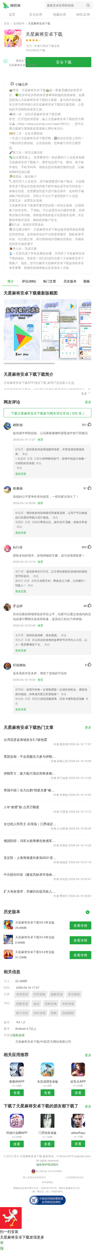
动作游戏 (39, 1013)
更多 (88, 402)
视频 (86, 281)
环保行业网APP (16, 1132)
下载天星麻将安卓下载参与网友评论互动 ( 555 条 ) (47, 413)
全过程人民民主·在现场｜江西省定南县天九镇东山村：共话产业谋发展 (30, 823)
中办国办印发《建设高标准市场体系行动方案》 (30, 874)
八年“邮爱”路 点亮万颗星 (21, 807)
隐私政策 (19, 1035)
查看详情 (80, 925)
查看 (16, 1092)
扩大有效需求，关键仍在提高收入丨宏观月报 (30, 891)
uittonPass (78, 1132)
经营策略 (39, 994)
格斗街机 (22, 1013)
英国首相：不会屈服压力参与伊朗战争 (30, 756)
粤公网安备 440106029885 (49, 1171)
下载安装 (53, 46)
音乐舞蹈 (74, 994)
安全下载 (64, 62)
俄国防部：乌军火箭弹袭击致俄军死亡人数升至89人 (30, 840)
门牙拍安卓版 (47, 1132)
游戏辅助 (68, 1013)
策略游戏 (51, 1003)
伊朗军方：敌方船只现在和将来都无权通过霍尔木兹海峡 (30, 773)
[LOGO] (12, 5)
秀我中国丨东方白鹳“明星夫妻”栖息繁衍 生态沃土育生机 (30, 790)
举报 (2, 1245)
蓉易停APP (16, 1081)
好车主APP (78, 1081)
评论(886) (29, 281)
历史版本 (70, 281)
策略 (54, 1013)
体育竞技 (22, 994)
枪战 (36, 1003)
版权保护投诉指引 (47, 1164)
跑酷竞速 (57, 994)
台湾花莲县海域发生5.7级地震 (25, 739)
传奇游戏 (68, 1003)
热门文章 (49, 281)
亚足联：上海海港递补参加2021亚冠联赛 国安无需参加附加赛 (30, 857)
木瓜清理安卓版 (47, 1081)
